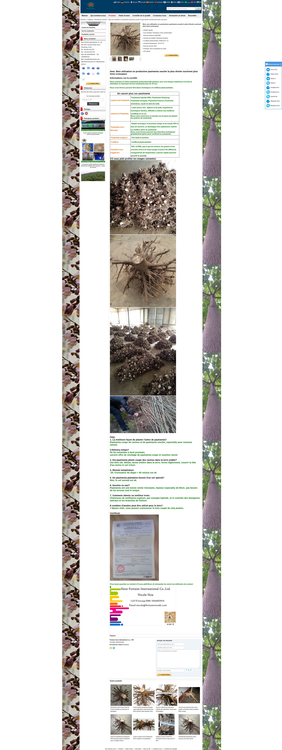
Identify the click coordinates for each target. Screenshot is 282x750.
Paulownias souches (101, 19)
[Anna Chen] (83, 79)
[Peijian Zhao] (98, 73)
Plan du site (146, 749)
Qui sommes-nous (98, 16)
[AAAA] (86, 113)
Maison (85, 16)
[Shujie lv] (88, 73)
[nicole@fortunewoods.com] (111, 648)
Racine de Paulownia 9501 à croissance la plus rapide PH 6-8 (93, 176)
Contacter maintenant (93, 83)
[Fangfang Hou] (98, 68)
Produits (112, 16)
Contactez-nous (159, 16)
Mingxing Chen (275, 101)
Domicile (83, 19)
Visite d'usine (124, 16)
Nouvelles (192, 16)
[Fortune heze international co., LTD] (90, 5)
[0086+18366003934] (114, 648)
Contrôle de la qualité (141, 16)
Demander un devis (177, 16)
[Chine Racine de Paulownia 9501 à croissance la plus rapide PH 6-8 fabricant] (93, 173)
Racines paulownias (88, 31)
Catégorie (90, 19)
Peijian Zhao (274, 74)
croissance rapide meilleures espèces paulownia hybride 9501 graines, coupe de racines (93, 152)
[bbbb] (82, 113)
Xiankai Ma (273, 96)
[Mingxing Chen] (83, 68)
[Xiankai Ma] (93, 68)
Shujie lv (273, 83)
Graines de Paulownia (88, 27)
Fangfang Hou (274, 87)
